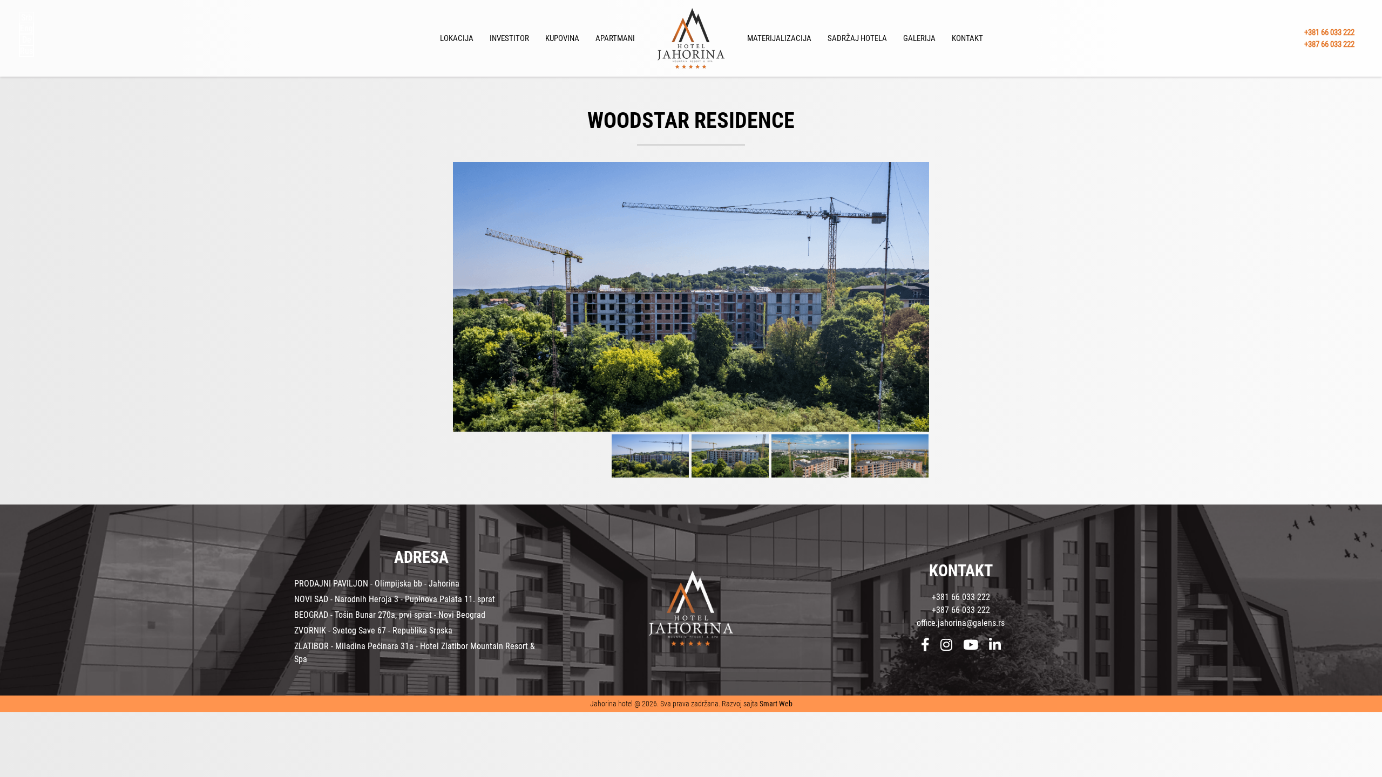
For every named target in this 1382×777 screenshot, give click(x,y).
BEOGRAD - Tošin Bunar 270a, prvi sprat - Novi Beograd (389, 615)
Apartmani (615, 38)
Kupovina (562, 38)
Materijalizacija (779, 38)
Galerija (919, 38)
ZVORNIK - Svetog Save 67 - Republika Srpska (373, 630)
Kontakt (967, 38)
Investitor (509, 38)
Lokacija (456, 38)
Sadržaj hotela (857, 38)
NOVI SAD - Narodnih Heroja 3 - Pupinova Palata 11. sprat (394, 599)
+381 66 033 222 (1329, 32)
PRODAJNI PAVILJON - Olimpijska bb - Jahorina (376, 583)
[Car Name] (691, 297)
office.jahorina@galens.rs (961, 623)
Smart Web (776, 703)
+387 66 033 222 (1329, 44)
